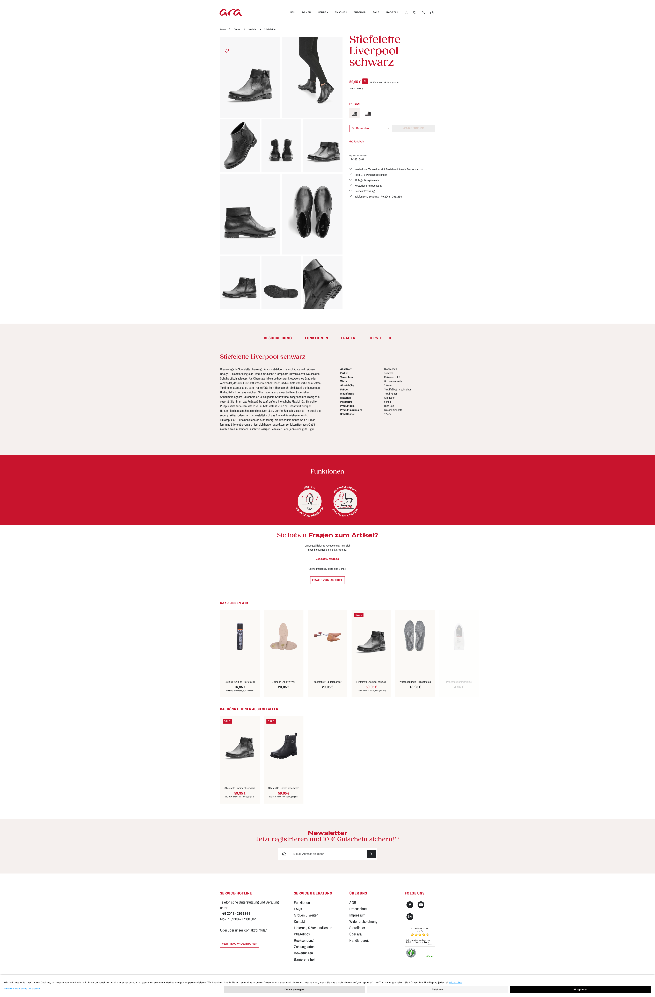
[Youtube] (421, 904)
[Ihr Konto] (423, 12)
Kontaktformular (255, 930)
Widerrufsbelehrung (363, 922)
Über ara (355, 934)
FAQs (298, 909)
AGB (352, 903)
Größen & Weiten (306, 915)
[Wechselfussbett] (345, 501)
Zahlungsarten (304, 947)
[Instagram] (409, 916)
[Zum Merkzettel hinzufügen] (227, 51)
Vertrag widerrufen (239, 943)
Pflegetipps (302, 934)
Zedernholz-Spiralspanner (327, 681)
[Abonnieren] (371, 854)
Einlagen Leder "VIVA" (283, 681)
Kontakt (299, 922)
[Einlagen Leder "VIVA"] (283, 636)
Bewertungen (303, 953)
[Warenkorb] (431, 12)
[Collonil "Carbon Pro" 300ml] (240, 636)
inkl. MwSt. (357, 88)
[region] (281, 173)
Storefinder (357, 928)
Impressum (357, 915)
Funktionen (302, 903)
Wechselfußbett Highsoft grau (415, 681)
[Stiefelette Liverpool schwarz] (250, 77)
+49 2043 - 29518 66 (327, 559)
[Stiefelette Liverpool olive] (368, 113)
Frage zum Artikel (327, 580)
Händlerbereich (360, 940)
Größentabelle (356, 141)
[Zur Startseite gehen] (231, 12)
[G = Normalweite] (310, 501)
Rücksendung (304, 940)
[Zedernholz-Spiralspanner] (327, 636)
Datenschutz (358, 909)
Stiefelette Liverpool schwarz (371, 681)
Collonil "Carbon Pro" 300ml (240, 681)
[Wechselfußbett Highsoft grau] (415, 636)
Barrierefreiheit (304, 959)
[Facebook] (409, 904)
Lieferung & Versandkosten (313, 928)
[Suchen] (406, 12)
